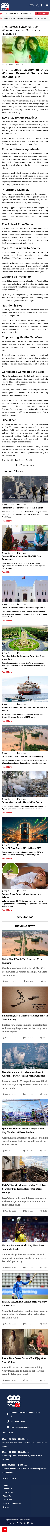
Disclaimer (7, 1500)
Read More (7, 521)
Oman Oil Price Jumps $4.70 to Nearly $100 (21, 848)
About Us (7, 1496)
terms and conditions (12, 1503)
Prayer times (23, 18)
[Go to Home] (4, 1529)
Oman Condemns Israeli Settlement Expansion (23, 608)
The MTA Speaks (10, 18)
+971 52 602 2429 (18, 1422)
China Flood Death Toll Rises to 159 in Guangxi (23, 756)
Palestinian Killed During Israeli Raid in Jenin (22, 508)
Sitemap (6, 1507)
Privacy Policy (9, 1492)
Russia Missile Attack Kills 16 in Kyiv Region (22, 802)
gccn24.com (12, 1520)
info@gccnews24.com (20, 1427)
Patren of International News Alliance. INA (25, 1414)
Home (5, 1485)
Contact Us (7, 1489)
